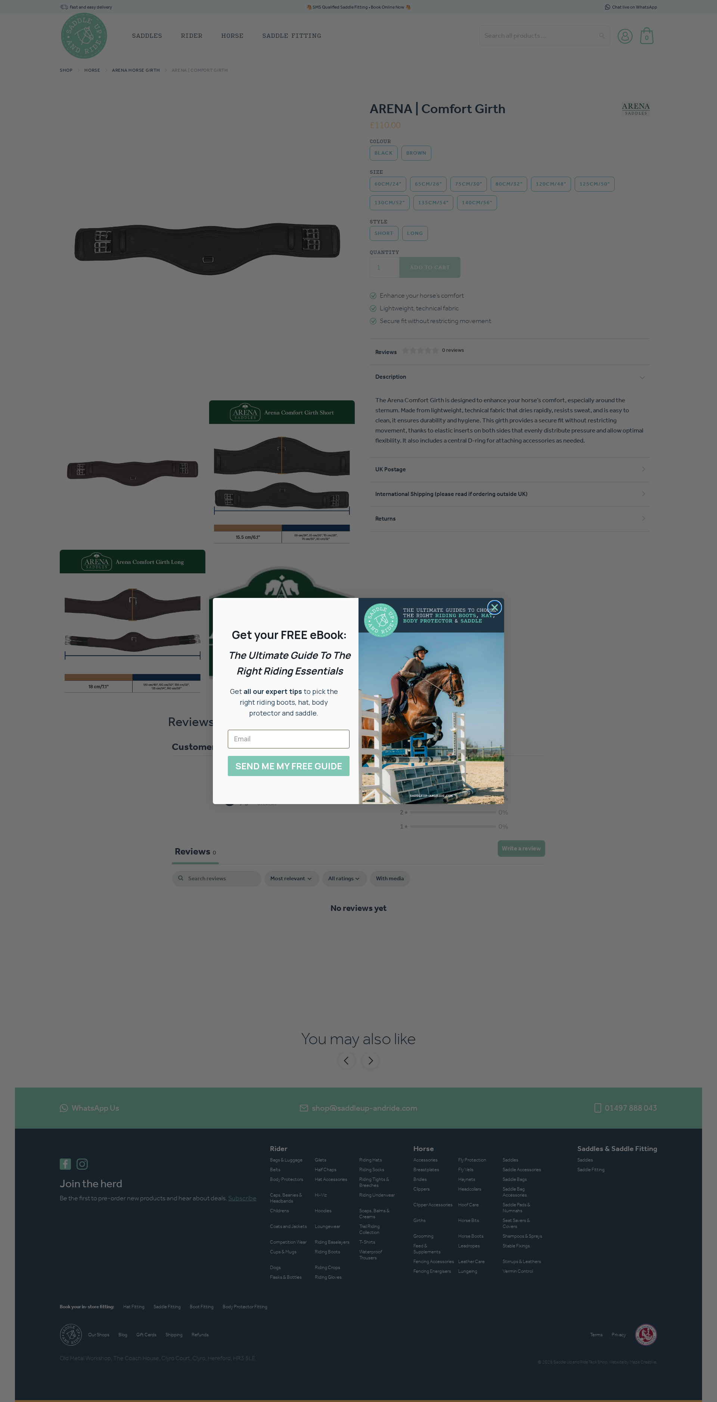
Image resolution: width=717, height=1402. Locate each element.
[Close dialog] (494, 607)
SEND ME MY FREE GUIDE (288, 766)
